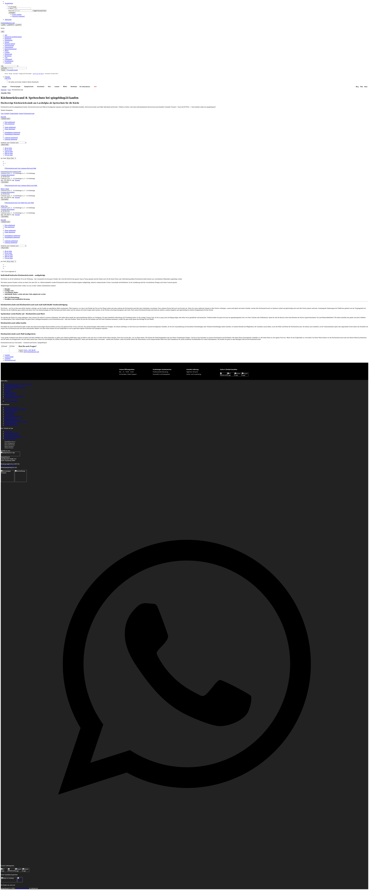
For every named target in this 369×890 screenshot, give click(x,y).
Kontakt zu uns (9, 389)
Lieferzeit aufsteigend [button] (11, 137)
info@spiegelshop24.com (31, 352)
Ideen (365, 86)
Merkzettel (8, 19)
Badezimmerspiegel (11, 49)
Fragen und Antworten (11, 433)
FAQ (361, 86)
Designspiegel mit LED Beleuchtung (16, 421)
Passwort (11, 10)
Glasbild (6, 113)
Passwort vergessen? (18, 16)
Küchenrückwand (28, 113)
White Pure (4, 206)
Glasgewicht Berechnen (12, 435)
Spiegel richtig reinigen (12, 425)
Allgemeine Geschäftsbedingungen (15, 387)
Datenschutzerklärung (11, 398)
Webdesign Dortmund (22, 888)
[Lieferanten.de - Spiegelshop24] (20, 882)
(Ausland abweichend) (8, 175)
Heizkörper (8, 56)
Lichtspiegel (8, 59)
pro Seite (3, 158)
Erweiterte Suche (12, 70)
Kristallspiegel (9, 61)
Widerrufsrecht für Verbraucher (14, 396)
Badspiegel (8, 38)
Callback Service (10, 394)
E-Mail (10, 8)
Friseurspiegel (9, 47)
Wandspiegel (8, 40)
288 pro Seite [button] (9, 153)
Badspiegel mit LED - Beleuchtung (15, 409)
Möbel (7, 50)
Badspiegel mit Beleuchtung (13, 37)
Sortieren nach (5, 142)
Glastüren (7, 358)
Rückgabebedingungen (12, 386)
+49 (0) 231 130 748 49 (38, 73)
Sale (95, 86)
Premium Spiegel (10, 44)
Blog (357, 86)
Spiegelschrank (9, 45)
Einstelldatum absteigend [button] (12, 134)
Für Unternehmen (85, 86)
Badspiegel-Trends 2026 (12, 420)
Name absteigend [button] (10, 129)
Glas (6, 57)
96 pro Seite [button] (8, 150)
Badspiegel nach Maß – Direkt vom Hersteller (18, 384)
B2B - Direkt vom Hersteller (13, 437)
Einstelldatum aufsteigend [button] (12, 132)
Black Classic (5, 189)
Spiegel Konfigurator (11, 411)
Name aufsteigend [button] (10, 127)
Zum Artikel (5, 182)
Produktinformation (10, 438)
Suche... (4, 70)
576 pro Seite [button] (9, 155)
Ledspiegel (8, 63)
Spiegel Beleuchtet (10, 418)
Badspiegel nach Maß (11, 408)
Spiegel (7, 42)
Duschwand (8, 54)
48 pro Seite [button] (8, 148)
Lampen (7, 52)
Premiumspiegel (15, 86)
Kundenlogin (9, 3)
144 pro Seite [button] (9, 151)
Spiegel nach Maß (10, 423)
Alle (6, 35)
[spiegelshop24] (8, 23)
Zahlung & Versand (11, 393)
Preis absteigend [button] (9, 124)
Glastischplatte (13, 113)
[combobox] (5, 119)
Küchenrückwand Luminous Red (11, 171)
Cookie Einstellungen (11, 401)
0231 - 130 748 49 (29, 350)
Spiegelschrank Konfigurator (13, 416)
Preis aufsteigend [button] (10, 122)
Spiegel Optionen (10, 413)
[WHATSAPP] (184, 849)
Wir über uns (8, 431)
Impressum (8, 391)
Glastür (21, 113)
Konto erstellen (17, 14)
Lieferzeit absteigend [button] (11, 139)
